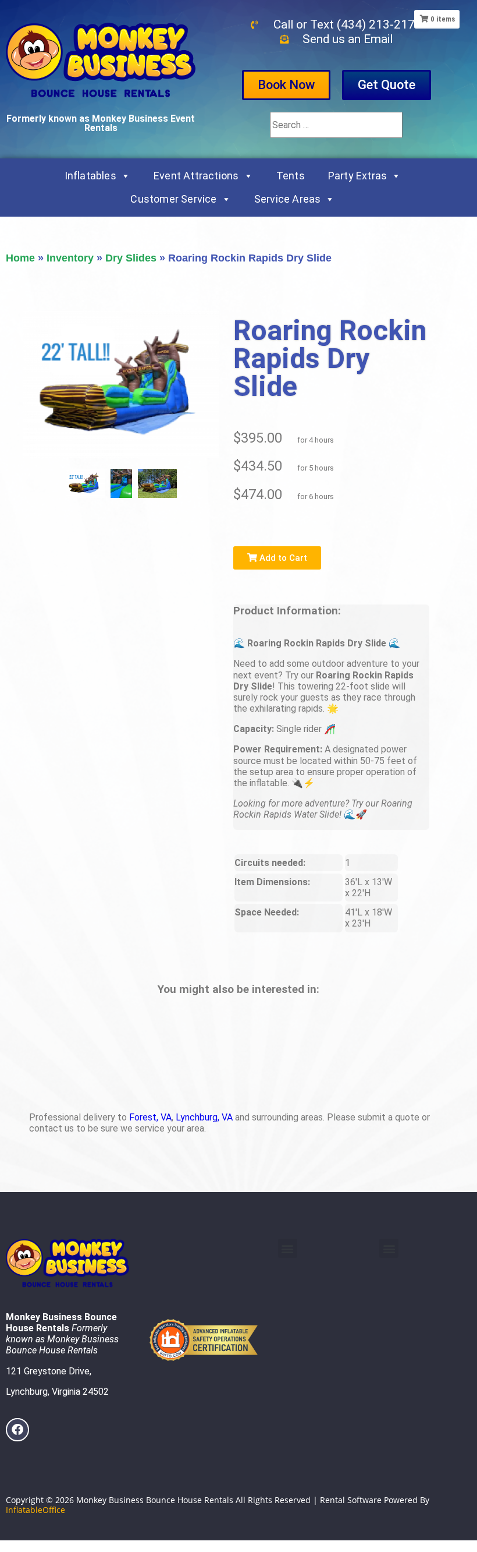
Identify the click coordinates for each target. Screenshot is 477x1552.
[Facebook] (17, 1429)
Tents (290, 175)
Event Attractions (196, 175)
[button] (287, 1248)
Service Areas (287, 199)
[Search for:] (336, 125)
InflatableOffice (35, 1509)
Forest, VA (150, 1117)
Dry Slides (130, 258)
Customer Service (173, 199)
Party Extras (357, 175)
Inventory (70, 258)
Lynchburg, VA (204, 1117)
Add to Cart (282, 558)
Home (20, 258)
